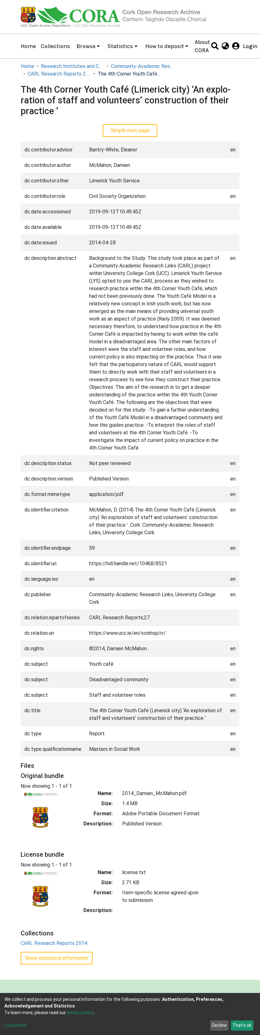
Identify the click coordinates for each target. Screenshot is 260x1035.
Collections (55, 46)
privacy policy (80, 1012)
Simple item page (130, 130)
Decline (219, 1025)
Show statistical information (56, 958)
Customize (15, 1025)
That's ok (241, 1025)
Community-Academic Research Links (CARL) (142, 66)
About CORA (202, 46)
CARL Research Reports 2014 (59, 74)
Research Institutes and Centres (72, 66)
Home (28, 46)
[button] (225, 46)
